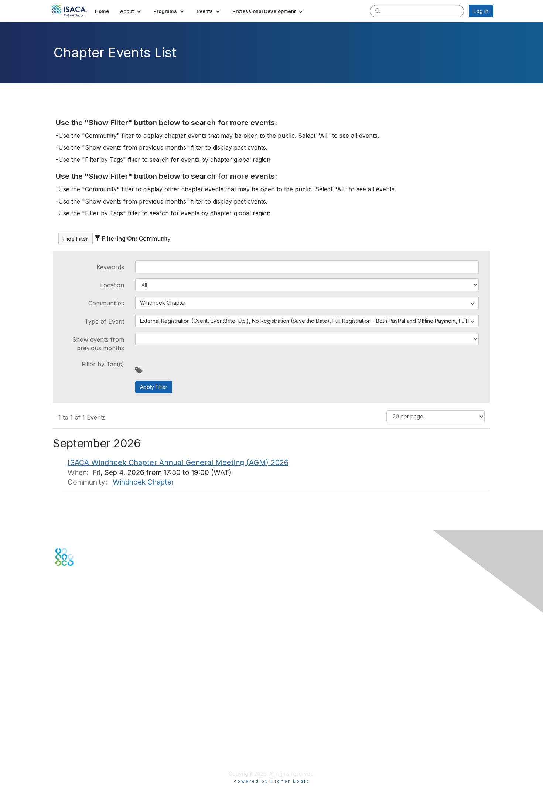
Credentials (69, 691)
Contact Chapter (75, 634)
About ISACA (70, 722)
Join (60, 676)
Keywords (110, 267)
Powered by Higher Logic (271, 781)
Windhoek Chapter (143, 482)
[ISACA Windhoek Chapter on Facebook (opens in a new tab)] (59, 591)
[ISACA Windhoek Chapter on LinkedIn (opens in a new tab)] (78, 591)
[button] (131, 11)
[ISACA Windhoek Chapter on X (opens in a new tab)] (69, 591)
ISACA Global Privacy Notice (89, 752)
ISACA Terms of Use (80, 744)
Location (112, 285)
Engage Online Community (87, 602)
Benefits (65, 684)
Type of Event (104, 321)
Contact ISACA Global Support (92, 645)
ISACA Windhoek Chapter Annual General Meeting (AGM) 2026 (178, 462)
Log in (481, 11)
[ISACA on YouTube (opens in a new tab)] (88, 591)
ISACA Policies (72, 737)
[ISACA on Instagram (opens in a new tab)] (97, 591)
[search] (378, 11)
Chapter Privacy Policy (83, 762)
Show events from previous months (98, 343)
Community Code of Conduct (90, 730)
